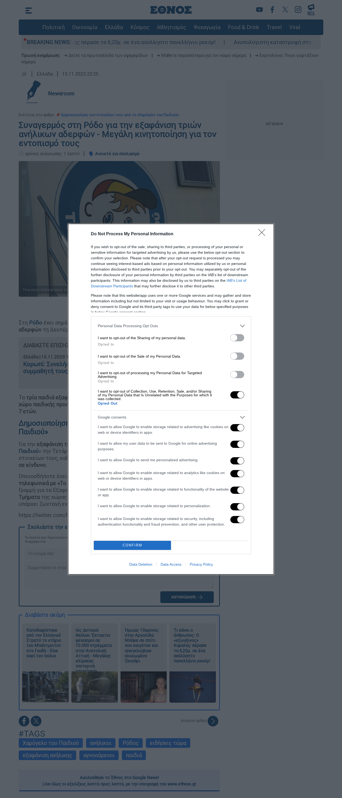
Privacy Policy (201, 564)
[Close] (263, 234)
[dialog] (171, 399)
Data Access (171, 564)
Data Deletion (140, 564)
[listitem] (171, 326)
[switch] (237, 337)
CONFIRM (132, 545)
